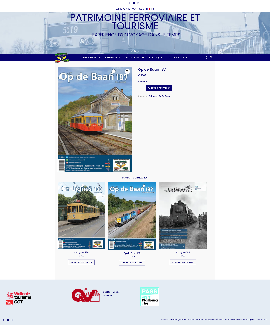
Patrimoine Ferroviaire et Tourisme (135, 21)
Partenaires (201, 319)
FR (152, 8)
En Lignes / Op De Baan (159, 96)
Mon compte (178, 57)
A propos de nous (126, 8)
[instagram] (138, 3)
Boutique (155, 57)
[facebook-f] (129, 3)
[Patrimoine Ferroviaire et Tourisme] (61, 57)
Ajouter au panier (159, 88)
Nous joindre (135, 57)
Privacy (164, 319)
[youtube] (134, 3)
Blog (141, 8)
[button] (127, 71)
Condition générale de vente (182, 319)
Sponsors (212, 319)
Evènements (113, 57)
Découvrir (90, 57)
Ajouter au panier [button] (81, 262)
